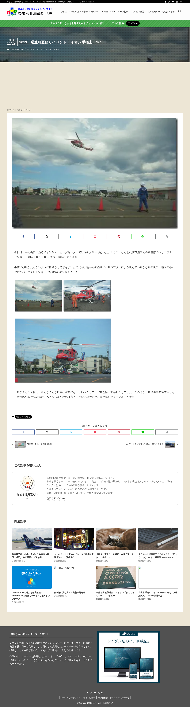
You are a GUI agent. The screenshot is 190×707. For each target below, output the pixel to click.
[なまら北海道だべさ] (30, 11)
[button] (23, 236)
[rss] (177, 1)
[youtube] (173, 1)
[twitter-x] (169, 1)
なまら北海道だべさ (27, 496)
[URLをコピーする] (166, 236)
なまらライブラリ (17, 49)
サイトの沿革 (89, 698)
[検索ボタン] (179, 11)
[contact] (181, 1)
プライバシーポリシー (70, 698)
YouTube (132, 23)
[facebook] (165, 1)
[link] (49, 498)
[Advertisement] (95, 84)
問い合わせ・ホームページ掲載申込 (113, 698)
